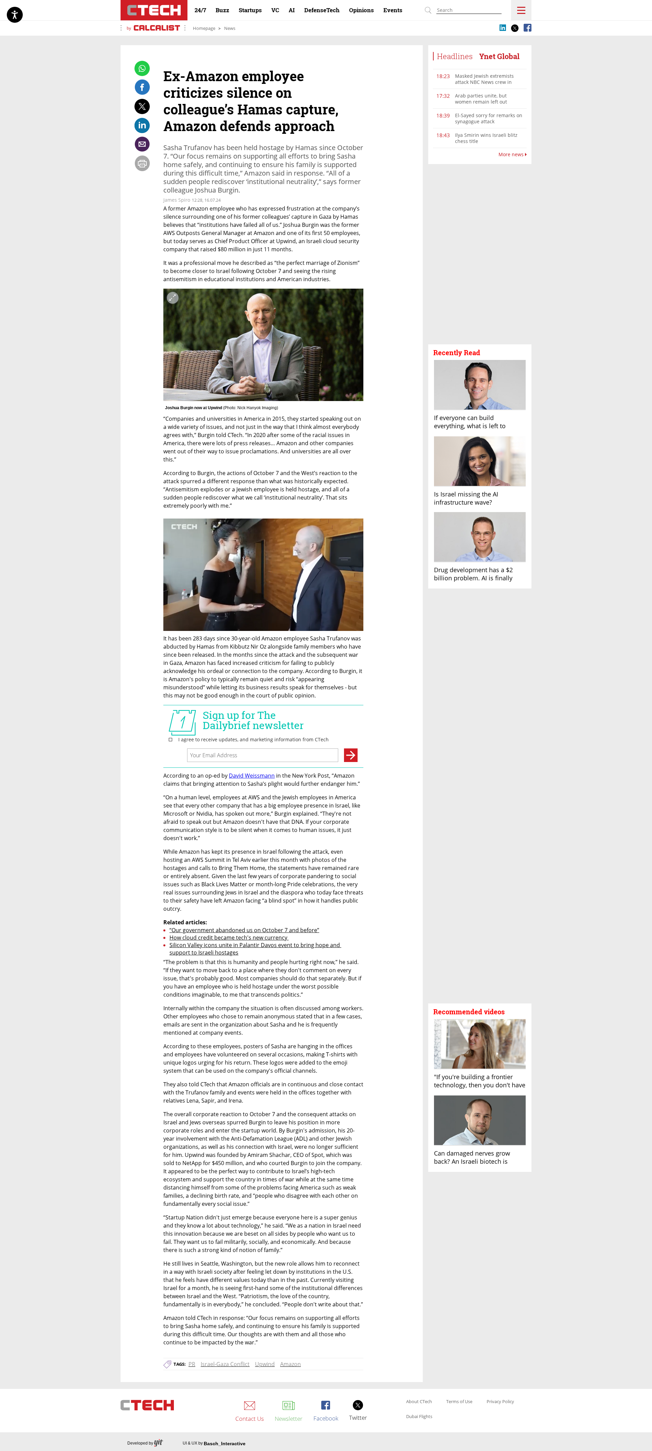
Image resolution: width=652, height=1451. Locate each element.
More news (512, 154)
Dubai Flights (419, 1416)
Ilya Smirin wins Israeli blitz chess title (486, 138)
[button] (479, 254)
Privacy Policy (500, 1401)
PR (191, 1364)
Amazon (290, 1364)
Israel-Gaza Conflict (225, 1364)
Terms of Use (459, 1401)
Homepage (204, 28)
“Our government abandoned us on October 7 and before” (244, 930)
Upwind (265, 1364)
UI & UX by (214, 1443)
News (229, 28)
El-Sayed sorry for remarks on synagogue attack (488, 118)
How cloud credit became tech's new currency (229, 937)
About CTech (419, 1401)
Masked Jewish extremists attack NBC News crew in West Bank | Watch (484, 82)
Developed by (140, 1443)
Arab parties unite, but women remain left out (481, 98)
